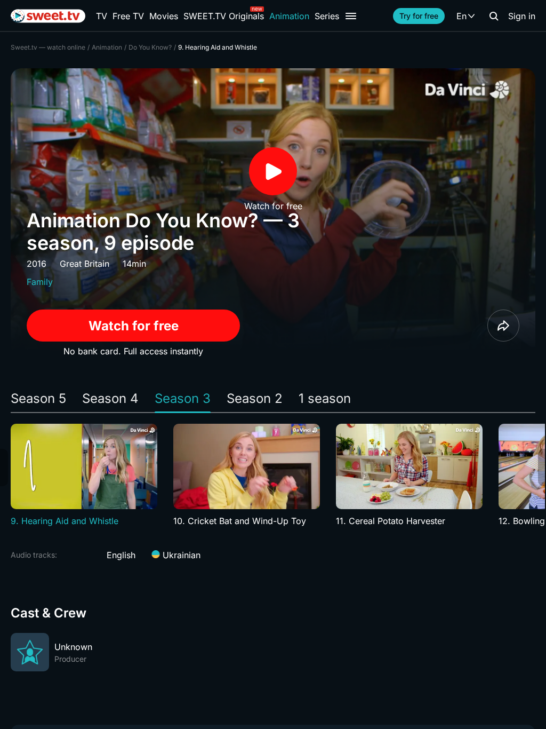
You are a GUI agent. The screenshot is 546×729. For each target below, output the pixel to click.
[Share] (503, 326)
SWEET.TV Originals (223, 16)
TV (101, 16)
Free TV (128, 16)
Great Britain (84, 263)
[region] (273, 475)
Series (327, 16)
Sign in (521, 16)
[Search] (493, 16)
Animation (289, 16)
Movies (163, 16)
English (121, 555)
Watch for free (134, 326)
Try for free (418, 15)
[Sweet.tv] (48, 16)
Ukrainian (180, 555)
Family (40, 281)
